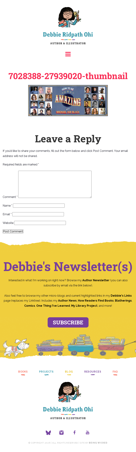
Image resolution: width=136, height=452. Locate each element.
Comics (29, 305)
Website (8, 223)
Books (23, 371)
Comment (10, 197)
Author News (67, 300)
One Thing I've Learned (53, 305)
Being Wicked (98, 443)
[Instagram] (61, 432)
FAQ (115, 371)
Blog (69, 371)
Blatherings (123, 300)
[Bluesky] (48, 432)
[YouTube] (87, 432)
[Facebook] (74, 432)
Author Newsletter (96, 280)
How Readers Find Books (96, 300)
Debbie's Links (121, 295)
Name (7, 205)
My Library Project (84, 305)
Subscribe (68, 322)
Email (7, 214)
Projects (46, 371)
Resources (92, 371)
